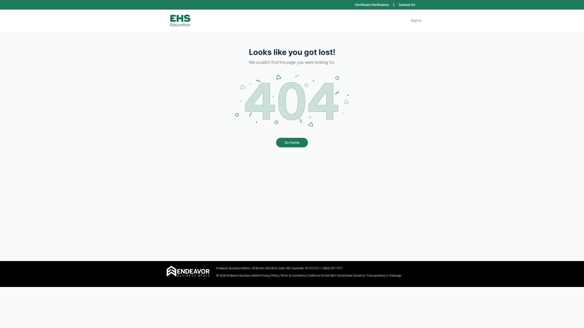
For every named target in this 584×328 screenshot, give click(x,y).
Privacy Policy (269, 275)
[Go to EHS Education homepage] (180, 20)
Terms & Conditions (292, 275)
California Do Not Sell (321, 275)
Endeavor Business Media (233, 268)
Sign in (416, 20)
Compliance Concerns (351, 275)
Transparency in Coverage (384, 275)
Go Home (292, 142)
